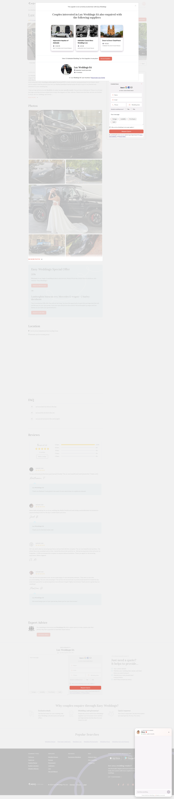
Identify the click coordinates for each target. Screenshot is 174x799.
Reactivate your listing (98, 77)
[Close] (135, 5)
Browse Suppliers (105, 58)
